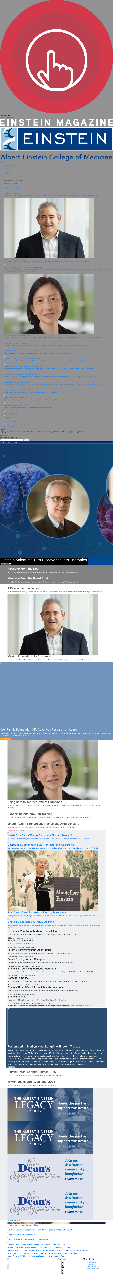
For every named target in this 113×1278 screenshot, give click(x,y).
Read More (5, 564)
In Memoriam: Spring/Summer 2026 (31, 1081)
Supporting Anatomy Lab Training (30, 814)
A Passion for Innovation (24, 588)
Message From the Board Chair (28, 578)
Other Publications (93, 1268)
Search (7, 174)
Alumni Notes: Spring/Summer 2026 (32, 1072)
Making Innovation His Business (29, 656)
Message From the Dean (24, 568)
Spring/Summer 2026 (12, 166)
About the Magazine (93, 1266)
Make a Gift (4, 435)
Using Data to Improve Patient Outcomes (35, 802)
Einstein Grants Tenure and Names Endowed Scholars (43, 823)
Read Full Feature (5, 739)
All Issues (8, 168)
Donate (7, 171)
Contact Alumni (92, 1262)
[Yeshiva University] (19, 1268)
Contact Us (90, 1264)
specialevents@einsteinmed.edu (80, 1006)
